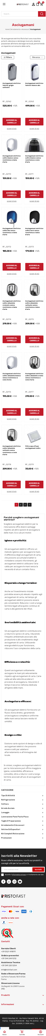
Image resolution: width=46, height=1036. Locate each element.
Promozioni (6, 838)
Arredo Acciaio (7, 808)
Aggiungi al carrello (11, 121)
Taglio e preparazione (11, 821)
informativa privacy (19, 875)
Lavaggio (5, 813)
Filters (9, 57)
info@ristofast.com (9, 970)
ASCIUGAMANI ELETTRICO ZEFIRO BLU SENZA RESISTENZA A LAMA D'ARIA (12, 232)
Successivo (30, 505)
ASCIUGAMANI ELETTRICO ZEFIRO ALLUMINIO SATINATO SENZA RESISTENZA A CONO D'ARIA (12, 450)
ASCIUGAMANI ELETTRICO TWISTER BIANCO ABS (34, 84)
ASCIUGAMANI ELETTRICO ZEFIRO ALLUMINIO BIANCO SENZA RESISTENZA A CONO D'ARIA (12, 377)
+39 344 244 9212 (8, 958)
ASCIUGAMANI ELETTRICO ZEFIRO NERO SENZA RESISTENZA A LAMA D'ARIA (34, 232)
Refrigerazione (8, 800)
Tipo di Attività (8, 796)
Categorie (7, 790)
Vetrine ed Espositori (10, 829)
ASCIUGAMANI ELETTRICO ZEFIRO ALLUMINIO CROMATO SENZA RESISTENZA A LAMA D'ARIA (12, 305)
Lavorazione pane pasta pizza (14, 817)
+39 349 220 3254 (9, 966)
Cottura (5, 804)
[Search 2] (42, 14)
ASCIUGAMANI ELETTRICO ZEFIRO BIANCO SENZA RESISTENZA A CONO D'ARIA (34, 159)
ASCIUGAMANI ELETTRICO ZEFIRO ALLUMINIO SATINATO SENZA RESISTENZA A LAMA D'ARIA (34, 305)
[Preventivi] (37, 4)
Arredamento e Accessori (12, 825)
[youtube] (20, 881)
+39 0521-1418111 (8, 952)
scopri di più (11, 129)
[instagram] (14, 881)
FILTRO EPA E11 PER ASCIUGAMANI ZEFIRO (32, 447)
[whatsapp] (9, 881)
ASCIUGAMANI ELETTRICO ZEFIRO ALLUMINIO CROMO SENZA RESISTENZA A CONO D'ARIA (34, 377)
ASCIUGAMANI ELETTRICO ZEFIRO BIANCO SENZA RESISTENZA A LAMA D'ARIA (12, 159)
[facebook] (3, 881)
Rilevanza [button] (36, 57)
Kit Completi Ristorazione (12, 834)
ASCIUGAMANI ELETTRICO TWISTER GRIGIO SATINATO (12, 85)
